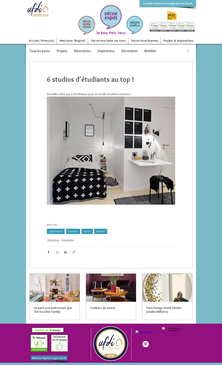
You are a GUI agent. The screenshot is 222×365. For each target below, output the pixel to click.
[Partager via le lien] (74, 252)
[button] (188, 50)
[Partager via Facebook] (48, 252)
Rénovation (82, 51)
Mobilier (150, 51)
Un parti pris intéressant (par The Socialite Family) (53, 310)
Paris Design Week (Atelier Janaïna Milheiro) (164, 310)
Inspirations (105, 51)
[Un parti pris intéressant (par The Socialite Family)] (55, 288)
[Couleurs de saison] (111, 288)
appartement (55, 231)
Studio (87, 231)
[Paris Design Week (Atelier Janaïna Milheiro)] (167, 288)
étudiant (100, 231)
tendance (73, 231)
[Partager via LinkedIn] (65, 252)
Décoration (129, 51)
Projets (62, 51)
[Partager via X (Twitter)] (57, 252)
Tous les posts (39, 51)
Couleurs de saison (102, 308)
